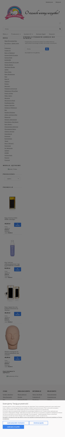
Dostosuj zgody (39, 423)
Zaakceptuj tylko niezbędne (16, 423)
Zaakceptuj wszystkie (13, 427)
